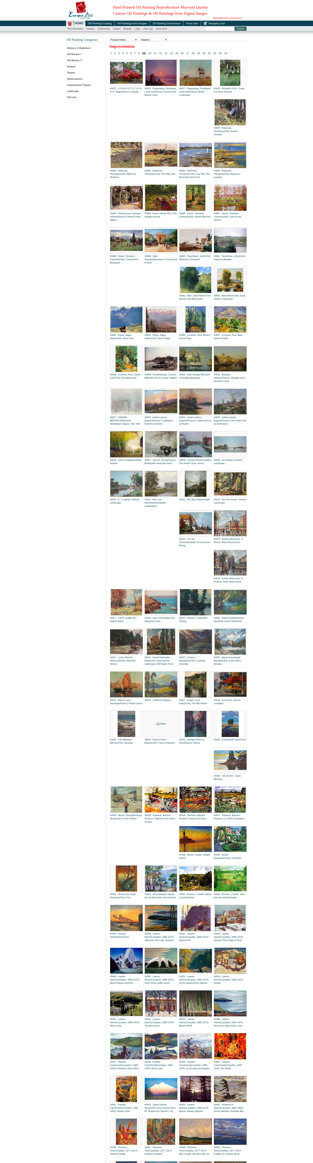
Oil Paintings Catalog (100, 23)
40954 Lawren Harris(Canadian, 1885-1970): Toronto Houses (159, 1022)
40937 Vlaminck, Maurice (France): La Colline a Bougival (229, 817)
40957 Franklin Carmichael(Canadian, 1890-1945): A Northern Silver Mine (124, 1065)
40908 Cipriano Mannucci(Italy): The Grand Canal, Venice (195, 462)
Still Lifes (72, 97)
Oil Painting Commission (167, 23)
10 (149, 53)
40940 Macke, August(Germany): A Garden (227, 856)
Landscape (72, 91)
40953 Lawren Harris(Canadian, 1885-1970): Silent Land (125, 1022)
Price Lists (192, 23)
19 (198, 53)
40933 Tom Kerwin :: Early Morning (227, 777)
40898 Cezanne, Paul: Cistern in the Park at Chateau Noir (125, 376)
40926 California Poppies (158, 700)
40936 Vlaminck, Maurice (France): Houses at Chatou (192, 817)
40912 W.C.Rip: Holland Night (194, 499)
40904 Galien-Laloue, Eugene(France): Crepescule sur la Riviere (195, 420)
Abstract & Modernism (79, 48)
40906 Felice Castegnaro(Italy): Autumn (126, 462)
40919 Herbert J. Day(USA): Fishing (193, 620)
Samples (90, 29)
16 (182, 53)
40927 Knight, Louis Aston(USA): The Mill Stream (193, 702)
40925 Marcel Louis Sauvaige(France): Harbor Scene (126, 702)
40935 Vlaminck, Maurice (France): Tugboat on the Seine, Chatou (160, 818)
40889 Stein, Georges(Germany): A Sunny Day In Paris (161, 259)
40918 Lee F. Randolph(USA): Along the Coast (160, 620)
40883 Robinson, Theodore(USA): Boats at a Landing (227, 174)
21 (209, 53)
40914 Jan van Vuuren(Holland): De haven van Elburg (194, 542)
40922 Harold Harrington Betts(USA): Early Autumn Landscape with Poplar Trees (159, 660)
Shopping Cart (216, 23)
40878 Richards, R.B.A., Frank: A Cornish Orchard (229, 90)
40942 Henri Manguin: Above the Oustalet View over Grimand (160, 896)
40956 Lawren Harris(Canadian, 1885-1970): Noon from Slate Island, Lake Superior (228, 1022)
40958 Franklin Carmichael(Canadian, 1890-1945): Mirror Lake (159, 1065)
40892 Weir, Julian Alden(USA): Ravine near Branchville (195, 297)
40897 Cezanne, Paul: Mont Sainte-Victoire (228, 337)
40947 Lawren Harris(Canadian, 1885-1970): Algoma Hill (194, 937)
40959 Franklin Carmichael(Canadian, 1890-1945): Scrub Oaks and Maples (194, 1065)
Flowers (71, 72)
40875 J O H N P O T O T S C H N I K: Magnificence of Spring (126, 90)
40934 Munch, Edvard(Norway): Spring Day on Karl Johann (126, 817)
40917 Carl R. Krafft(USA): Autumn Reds (123, 620)
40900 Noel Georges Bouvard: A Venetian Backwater (194, 376)
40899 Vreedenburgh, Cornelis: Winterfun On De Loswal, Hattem (161, 376)
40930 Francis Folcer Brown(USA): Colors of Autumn (160, 741)
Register (127, 29)
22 (214, 53)
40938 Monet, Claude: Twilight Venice (194, 856)
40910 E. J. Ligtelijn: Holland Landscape (124, 501)
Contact (116, 29)
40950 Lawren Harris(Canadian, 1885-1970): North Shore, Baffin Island (159, 979)
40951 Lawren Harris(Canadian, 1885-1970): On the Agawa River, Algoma (194, 979)
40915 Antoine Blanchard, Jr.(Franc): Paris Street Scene (228, 541)
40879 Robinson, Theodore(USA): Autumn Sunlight (226, 131)
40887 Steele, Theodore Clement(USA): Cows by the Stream (227, 216)
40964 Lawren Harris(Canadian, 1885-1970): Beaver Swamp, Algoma (194, 1107)
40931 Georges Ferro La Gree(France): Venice (192, 741)
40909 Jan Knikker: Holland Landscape (228, 462)
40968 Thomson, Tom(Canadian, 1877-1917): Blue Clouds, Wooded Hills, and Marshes (194, 1151)
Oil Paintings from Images (132, 23)
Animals (71, 66)
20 (204, 53)
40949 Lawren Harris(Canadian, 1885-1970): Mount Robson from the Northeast (125, 980)
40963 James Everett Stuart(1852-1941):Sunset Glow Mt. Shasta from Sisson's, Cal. (160, 1107)
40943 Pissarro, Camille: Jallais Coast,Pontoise (195, 896)
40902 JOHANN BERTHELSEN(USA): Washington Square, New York (125, 420)
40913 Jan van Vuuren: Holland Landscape (230, 501)
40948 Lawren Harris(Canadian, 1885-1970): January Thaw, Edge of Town (228, 937)
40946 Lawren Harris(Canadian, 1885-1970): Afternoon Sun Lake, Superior (159, 937)
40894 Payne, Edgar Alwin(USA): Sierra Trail (121, 337)
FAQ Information (75, 29)
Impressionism (74, 78)
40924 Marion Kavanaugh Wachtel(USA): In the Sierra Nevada (227, 660)
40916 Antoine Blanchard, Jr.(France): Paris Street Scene (228, 580)
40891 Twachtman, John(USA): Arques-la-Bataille (229, 258)
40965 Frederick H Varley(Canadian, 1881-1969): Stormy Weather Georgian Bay (229, 1107)
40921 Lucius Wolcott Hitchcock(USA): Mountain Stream (123, 660)
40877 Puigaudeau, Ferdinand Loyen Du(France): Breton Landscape (194, 91)
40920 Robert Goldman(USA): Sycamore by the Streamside (229, 620)
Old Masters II (74, 60)
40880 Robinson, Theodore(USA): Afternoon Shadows (123, 174)
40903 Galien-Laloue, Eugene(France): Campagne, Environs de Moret (159, 420)
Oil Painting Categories (82, 39)
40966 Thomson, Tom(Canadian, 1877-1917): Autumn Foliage (124, 1150)
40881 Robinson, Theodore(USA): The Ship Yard (160, 172)
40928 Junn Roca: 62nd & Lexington (227, 702)
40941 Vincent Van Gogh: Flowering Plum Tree (123, 896)
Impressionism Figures (79, 85)
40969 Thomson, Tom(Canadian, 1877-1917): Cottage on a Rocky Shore (228, 1150)
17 (187, 53)
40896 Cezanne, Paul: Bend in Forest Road (194, 337)
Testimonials (104, 29)
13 (165, 53)
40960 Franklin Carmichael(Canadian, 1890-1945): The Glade (228, 1065)
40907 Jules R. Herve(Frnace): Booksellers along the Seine (160, 462)
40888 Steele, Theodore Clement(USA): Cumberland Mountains (124, 259)
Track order (161, 29)
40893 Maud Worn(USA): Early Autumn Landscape (229, 297)
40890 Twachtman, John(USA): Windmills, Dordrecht (195, 258)
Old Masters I (74, 54)
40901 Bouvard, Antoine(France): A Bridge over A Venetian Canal (229, 377)
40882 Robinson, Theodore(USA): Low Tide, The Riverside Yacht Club (194, 174)
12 (160, 53)
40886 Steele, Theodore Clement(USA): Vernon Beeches (195, 215)
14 (171, 53)
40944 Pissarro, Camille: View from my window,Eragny (229, 896)
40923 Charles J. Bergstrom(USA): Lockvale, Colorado (192, 660)
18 (193, 53)
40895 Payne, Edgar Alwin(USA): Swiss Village (157, 337)
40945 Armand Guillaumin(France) (119, 935)
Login (137, 29)
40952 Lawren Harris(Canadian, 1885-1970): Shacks (228, 979)
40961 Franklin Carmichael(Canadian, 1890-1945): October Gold (124, 1107)
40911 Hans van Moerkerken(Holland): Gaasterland (155, 502)
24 (225, 53)
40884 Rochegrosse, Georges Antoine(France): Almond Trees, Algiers (125, 216)
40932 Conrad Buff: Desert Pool (230, 739)
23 (220, 53)
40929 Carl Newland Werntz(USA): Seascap (121, 741)
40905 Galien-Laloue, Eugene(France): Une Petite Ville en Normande (230, 420)
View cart (148, 29)
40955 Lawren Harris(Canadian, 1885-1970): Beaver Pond (194, 1022)
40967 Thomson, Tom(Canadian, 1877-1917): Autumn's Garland (158, 1150)
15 (176, 53)
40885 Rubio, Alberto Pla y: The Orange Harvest (161, 215)
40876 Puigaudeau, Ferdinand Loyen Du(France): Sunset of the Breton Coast (160, 91)
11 (155, 53)
